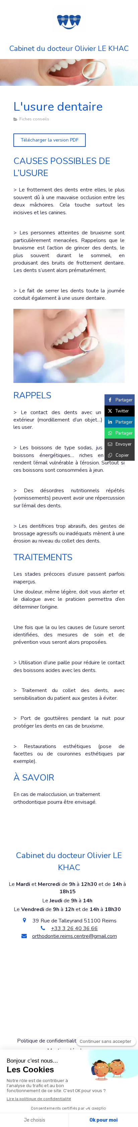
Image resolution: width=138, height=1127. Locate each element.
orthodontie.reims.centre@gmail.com (74, 936)
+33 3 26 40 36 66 (74, 928)
